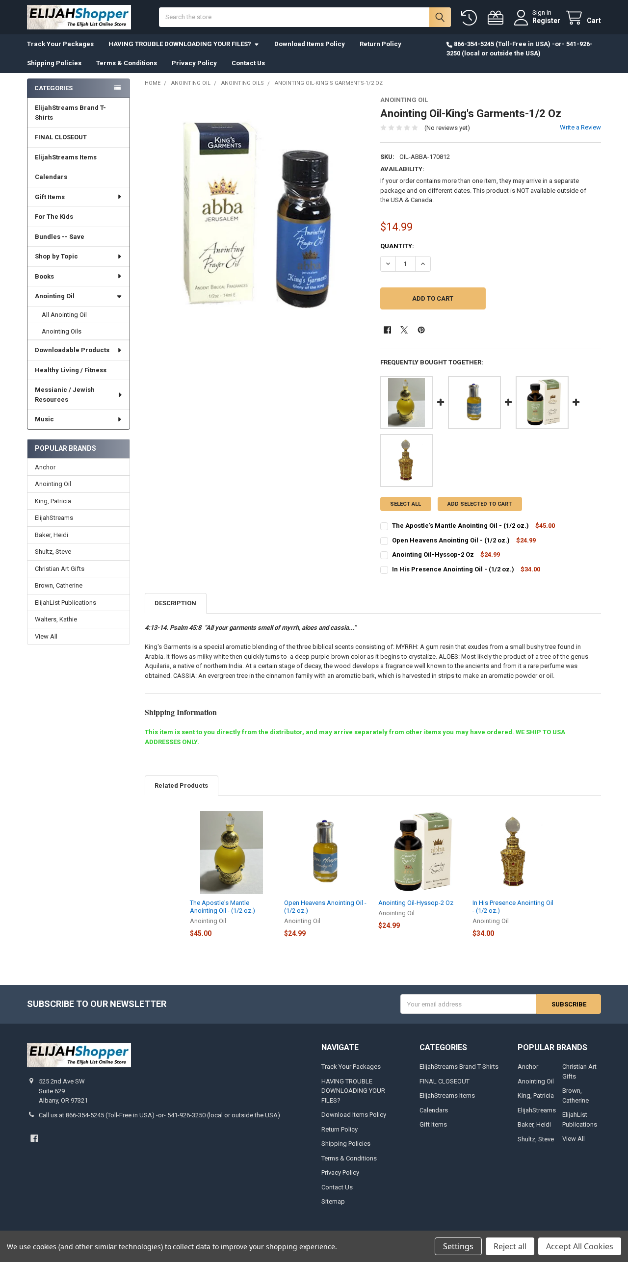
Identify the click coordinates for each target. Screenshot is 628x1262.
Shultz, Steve (53, 551)
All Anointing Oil (64, 314)
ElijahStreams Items (66, 157)
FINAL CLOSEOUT (61, 137)
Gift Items (50, 197)
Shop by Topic (56, 256)
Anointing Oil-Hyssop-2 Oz (433, 554)
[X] (404, 330)
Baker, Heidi (51, 535)
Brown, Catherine (58, 585)
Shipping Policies (54, 63)
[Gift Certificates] (497, 18)
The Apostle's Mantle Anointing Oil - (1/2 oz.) (460, 525)
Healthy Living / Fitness (70, 370)
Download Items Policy (309, 44)
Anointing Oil (55, 296)
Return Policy (380, 44)
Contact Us (248, 63)
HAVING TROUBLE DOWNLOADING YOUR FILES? (179, 44)
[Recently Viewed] (471, 18)
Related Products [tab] (181, 785)
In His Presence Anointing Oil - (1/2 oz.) (453, 569)
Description (175, 603)
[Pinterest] (421, 330)
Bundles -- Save (59, 236)
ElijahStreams (54, 517)
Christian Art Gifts (59, 568)
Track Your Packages (60, 44)
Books (44, 276)
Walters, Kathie (56, 619)
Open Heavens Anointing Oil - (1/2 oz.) (451, 540)
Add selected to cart (479, 504)
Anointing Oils (61, 331)
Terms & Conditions (126, 63)
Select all (405, 504)
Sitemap (333, 1201)
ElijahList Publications (65, 602)
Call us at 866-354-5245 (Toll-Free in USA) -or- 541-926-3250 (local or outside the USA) (159, 1115)
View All (46, 636)
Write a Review (580, 127)
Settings (458, 1246)
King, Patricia (53, 501)
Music (44, 419)
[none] (255, 206)
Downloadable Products (72, 350)
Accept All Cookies (579, 1246)
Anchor (45, 467)
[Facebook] (387, 330)
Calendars (51, 176)
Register (546, 21)
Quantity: (397, 246)
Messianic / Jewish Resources (65, 394)
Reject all (510, 1246)
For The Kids (54, 216)
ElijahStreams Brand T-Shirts (70, 112)
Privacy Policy (194, 63)
